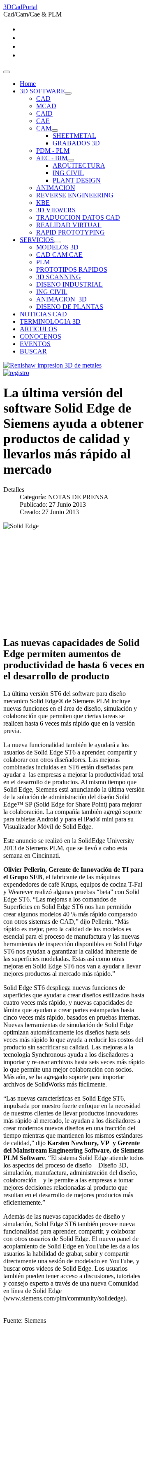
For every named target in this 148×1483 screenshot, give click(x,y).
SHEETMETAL (74, 135)
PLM (43, 262)
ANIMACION (55, 187)
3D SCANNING (58, 276)
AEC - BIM (51, 157)
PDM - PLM (52, 150)
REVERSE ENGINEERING (74, 195)
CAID (44, 113)
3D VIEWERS (56, 210)
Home (28, 83)
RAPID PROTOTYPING (70, 232)
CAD (43, 98)
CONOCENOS (40, 336)
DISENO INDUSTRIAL (69, 284)
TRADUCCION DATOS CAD (78, 217)
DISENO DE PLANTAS (69, 306)
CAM (43, 128)
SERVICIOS (37, 239)
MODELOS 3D (57, 247)
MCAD (46, 105)
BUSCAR (33, 351)
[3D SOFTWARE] (68, 93)
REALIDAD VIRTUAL (69, 224)
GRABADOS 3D (76, 143)
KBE (43, 202)
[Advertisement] (74, 1405)
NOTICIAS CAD (43, 314)
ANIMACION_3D (61, 299)
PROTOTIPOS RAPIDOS (71, 269)
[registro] (16, 372)
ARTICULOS (38, 328)
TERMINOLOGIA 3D (50, 321)
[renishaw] (52, 365)
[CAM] (54, 130)
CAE (43, 120)
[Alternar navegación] (6, 72)
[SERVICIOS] (57, 242)
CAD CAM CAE (59, 254)
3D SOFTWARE (42, 91)
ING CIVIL (68, 172)
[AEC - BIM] (70, 160)
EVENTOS (35, 343)
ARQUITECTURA (79, 165)
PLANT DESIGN (77, 180)
